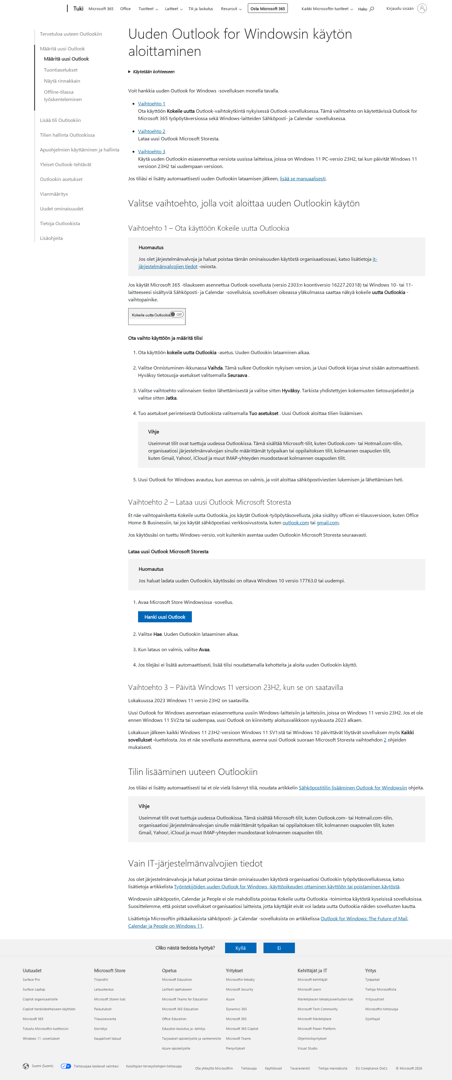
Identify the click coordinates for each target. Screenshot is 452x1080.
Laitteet (171, 8)
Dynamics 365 (236, 1009)
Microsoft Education (177, 979)
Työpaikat (372, 979)
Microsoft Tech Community (318, 1009)
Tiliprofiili (101, 979)
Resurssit (229, 8)
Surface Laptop (34, 989)
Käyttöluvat (273, 1068)
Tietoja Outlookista (60, 223)
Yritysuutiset (374, 999)
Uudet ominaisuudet (61, 208)
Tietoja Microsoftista (380, 989)
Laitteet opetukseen (177, 989)
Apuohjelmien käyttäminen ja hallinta (79, 149)
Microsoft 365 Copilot (242, 1028)
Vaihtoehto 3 (151, 151)
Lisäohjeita (51, 238)
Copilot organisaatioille (40, 999)
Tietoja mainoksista (332, 1068)
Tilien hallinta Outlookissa (67, 134)
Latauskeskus (104, 989)
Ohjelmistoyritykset (312, 1038)
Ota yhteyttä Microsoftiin (214, 1068)
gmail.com (328, 522)
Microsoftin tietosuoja (381, 1009)
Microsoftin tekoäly (240, 979)
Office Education (174, 1018)
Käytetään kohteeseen (153, 71)
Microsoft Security (239, 989)
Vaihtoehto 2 (151, 131)
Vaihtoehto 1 (151, 103)
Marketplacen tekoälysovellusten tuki (325, 999)
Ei (279, 948)
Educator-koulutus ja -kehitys (183, 1028)
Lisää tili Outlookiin (60, 120)
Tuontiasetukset (60, 69)
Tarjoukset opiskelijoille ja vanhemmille (191, 1038)
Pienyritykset (235, 1048)
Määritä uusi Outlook (62, 48)
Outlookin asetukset (61, 179)
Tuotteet (146, 8)
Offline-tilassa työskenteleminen (63, 95)
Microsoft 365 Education (180, 1009)
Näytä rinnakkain (62, 80)
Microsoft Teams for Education (185, 999)
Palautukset (103, 1009)
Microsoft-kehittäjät (312, 979)
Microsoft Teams (238, 1038)
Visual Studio (307, 1048)
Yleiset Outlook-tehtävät (65, 164)
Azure (230, 999)
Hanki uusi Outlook (165, 616)
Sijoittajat (372, 1018)
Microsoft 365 (101, 8)
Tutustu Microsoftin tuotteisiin (45, 1028)
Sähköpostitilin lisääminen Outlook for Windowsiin (353, 787)
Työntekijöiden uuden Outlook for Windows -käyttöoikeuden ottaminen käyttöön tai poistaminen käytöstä (286, 886)
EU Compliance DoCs (371, 1068)
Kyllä (241, 948)
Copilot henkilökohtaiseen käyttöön (49, 1009)
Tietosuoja (249, 1068)
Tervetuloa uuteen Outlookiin (71, 33)
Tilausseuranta (105, 1018)
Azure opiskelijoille (176, 1048)
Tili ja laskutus (200, 8)
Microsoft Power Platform (316, 1028)
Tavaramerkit (300, 1068)
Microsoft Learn (309, 989)
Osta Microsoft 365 (268, 8)
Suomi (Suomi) (42, 1065)
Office (125, 8)
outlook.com (296, 522)
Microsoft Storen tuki (109, 999)
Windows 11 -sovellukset (41, 1038)
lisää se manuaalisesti (303, 178)
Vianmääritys (54, 193)
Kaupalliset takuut (107, 1038)
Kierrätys (100, 1028)
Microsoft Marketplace (314, 1018)
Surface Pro (31, 979)
